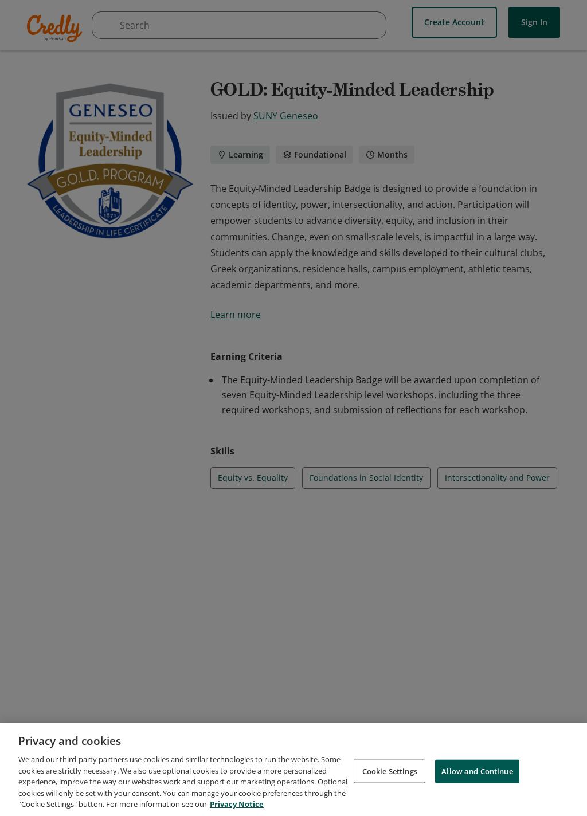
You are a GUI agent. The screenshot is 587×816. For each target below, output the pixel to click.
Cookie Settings (389, 771)
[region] (293, 769)
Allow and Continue (476, 771)
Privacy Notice (237, 804)
